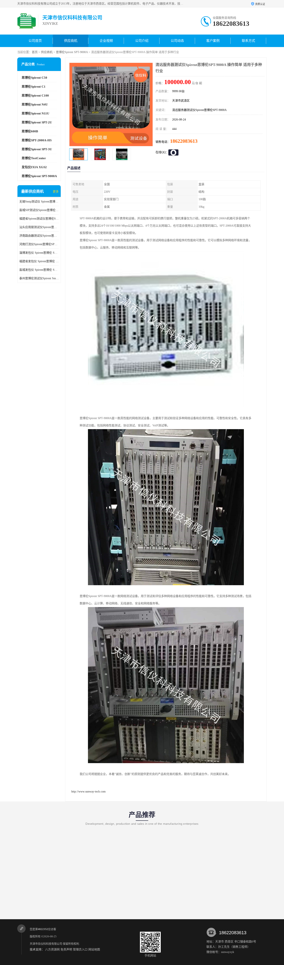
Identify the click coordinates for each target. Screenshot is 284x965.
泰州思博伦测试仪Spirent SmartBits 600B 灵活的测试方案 (39, 278)
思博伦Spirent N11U (35, 113)
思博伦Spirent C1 (34, 86)
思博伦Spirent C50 (34, 77)
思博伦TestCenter (34, 158)
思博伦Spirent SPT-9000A (72, 52)
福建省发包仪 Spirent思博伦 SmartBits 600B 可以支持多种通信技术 (39, 261)
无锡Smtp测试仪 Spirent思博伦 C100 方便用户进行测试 (39, 201)
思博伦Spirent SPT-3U (37, 149)
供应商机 (70, 40)
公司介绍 (141, 40)
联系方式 (248, 40)
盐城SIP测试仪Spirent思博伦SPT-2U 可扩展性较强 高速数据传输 (39, 210)
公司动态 (177, 40)
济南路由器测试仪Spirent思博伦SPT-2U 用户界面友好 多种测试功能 (39, 235)
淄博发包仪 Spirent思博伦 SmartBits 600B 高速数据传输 (39, 252)
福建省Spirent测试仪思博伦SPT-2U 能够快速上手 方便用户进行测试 (39, 218)
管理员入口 (80, 949)
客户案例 (213, 40)
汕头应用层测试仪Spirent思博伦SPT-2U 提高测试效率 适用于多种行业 (39, 227)
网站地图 (94, 949)
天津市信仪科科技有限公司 (46, 943)
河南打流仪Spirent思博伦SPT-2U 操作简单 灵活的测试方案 (39, 244)
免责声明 (66, 949)
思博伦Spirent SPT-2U (37, 122)
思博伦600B (30, 131)
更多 (56, 191)
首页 (35, 52)
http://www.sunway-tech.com (88, 791)
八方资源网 (52, 949)
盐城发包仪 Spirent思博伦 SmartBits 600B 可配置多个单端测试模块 (39, 269)
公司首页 (35, 40)
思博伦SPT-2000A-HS (37, 140)
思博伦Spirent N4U (35, 104)
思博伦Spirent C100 (35, 95)
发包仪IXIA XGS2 (34, 167)
